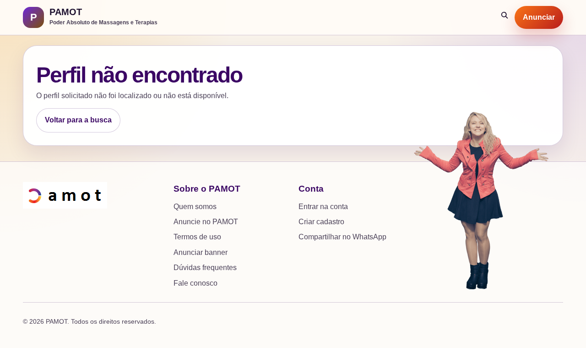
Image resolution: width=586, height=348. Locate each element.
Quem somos (195, 206)
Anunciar (539, 17)
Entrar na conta (323, 206)
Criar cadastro (321, 222)
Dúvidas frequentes (205, 267)
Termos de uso (197, 237)
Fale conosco (195, 283)
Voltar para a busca (78, 120)
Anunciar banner (201, 252)
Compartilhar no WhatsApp (342, 237)
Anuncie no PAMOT (206, 222)
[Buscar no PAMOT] (505, 17)
